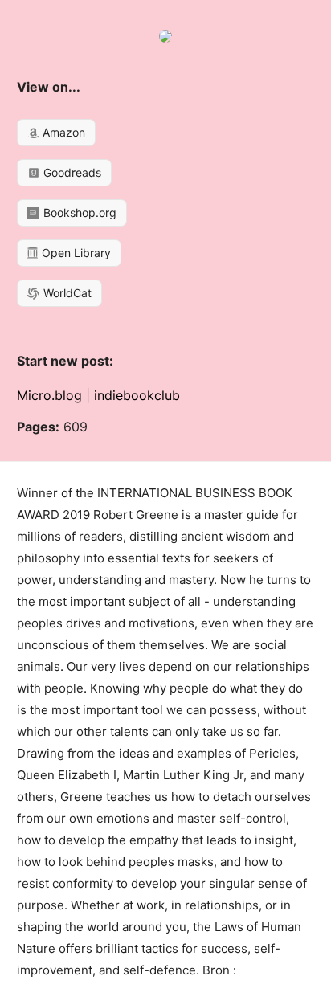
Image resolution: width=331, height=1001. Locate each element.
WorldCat (66, 293)
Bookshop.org (78, 212)
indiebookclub (137, 395)
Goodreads (70, 172)
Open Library (75, 252)
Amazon (62, 132)
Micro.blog (49, 395)
